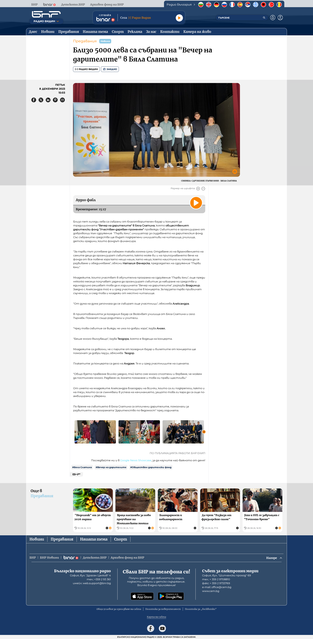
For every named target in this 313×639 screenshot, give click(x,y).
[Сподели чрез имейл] (62, 100)
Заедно (112, 69)
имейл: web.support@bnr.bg (92, 583)
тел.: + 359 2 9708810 (216, 579)
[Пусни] (179, 17)
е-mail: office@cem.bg (216, 587)
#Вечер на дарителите (111, 467)
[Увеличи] (198, 189)
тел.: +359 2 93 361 (99, 579)
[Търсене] (264, 17)
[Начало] (46, 14)
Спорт (120, 539)
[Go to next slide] (204, 431)
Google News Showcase (135, 460)
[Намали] (203, 189)
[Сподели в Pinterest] (55, 100)
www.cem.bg (210, 591)
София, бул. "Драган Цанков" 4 (90, 575)
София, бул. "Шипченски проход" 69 (226, 575)
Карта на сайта (156, 616)
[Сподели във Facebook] (33, 100)
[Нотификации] (273, 17)
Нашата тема (93, 539)
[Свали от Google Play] (170, 596)
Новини (37, 539)
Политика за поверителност (163, 609)
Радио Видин (88, 69)
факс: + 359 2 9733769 (216, 583)
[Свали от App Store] (142, 596)
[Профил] (280, 17)
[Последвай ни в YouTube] (162, 628)
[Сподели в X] (41, 100)
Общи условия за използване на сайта (119, 609)
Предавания (85, 41)
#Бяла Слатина (82, 467)
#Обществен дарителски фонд (150, 467)
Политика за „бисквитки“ (201, 609)
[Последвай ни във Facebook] (151, 628)
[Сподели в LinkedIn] (48, 100)
